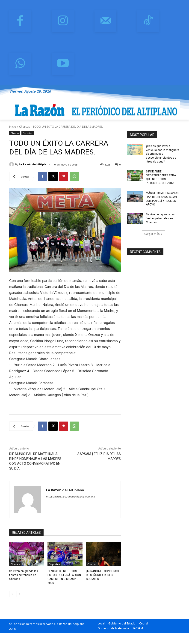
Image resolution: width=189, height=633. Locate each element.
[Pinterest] (63, 176)
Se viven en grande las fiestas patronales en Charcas (23, 575)
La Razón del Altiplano (34, 164)
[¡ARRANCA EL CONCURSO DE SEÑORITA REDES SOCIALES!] (103, 554)
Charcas (24, 127)
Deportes (27, 133)
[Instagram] (63, 21)
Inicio (12, 127)
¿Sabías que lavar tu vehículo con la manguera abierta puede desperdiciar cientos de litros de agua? (162, 154)
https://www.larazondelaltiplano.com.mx (70, 496)
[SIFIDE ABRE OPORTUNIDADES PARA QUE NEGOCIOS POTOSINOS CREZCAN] (135, 175)
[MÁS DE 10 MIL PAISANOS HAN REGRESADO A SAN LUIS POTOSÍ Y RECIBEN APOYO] (135, 196)
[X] (53, 176)
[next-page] (19, 594)
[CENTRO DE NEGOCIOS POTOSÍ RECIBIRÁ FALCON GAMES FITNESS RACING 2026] (64, 554)
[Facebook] (20, 21)
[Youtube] (63, 64)
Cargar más (151, 234)
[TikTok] (148, 21)
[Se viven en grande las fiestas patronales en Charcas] (26, 554)
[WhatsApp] (20, 64)
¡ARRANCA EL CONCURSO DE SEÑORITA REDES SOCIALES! (102, 575)
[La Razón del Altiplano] (12, 164)
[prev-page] (12, 594)
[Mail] (105, 21)
